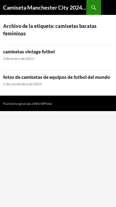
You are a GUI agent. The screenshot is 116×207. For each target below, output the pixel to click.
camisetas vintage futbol (29, 51)
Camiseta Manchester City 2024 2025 (44, 7)
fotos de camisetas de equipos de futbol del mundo (56, 77)
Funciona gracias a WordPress (27, 103)
